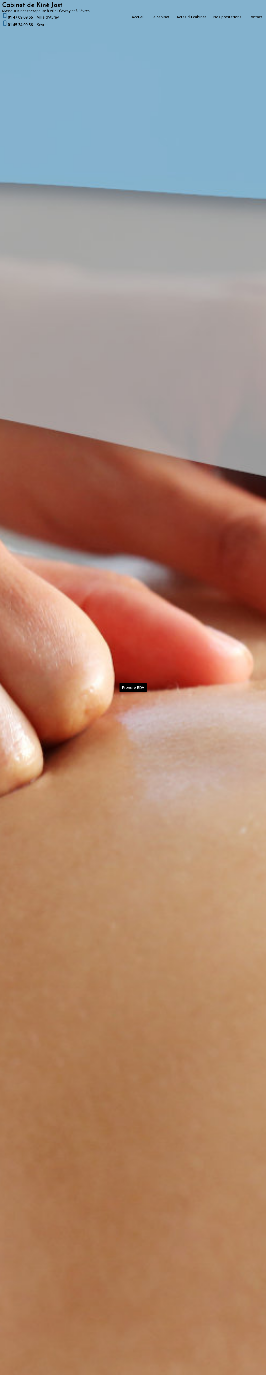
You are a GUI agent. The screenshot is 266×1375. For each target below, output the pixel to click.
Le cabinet (160, 16)
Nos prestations (227, 16)
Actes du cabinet (191, 16)
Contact (255, 16)
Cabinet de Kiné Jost (32, 5)
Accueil (138, 16)
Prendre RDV (133, 687)
